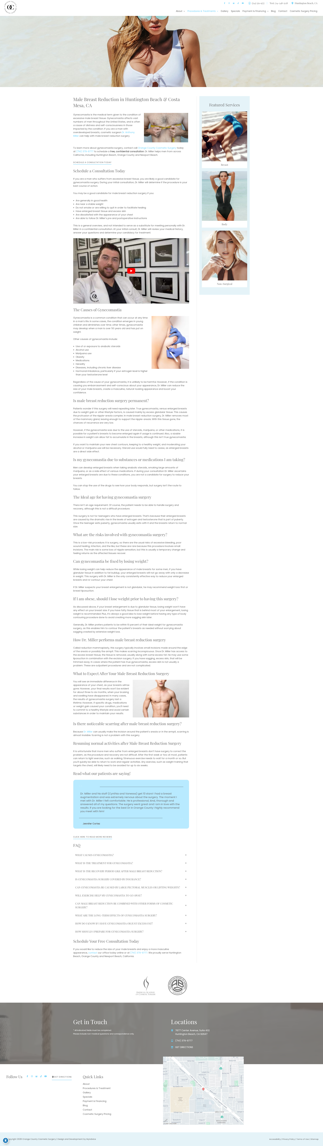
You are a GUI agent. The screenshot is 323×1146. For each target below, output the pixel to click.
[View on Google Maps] (203, 1090)
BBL (224, 191)
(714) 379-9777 (84, 151)
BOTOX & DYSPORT (224, 257)
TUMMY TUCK (224, 186)
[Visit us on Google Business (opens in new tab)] (234, 3)
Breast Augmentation (224, 132)
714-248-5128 (281, 3)
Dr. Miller (88, 731)
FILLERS (224, 262)
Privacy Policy (288, 1139)
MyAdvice (91, 1139)
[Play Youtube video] (131, 271)
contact (92, 952)
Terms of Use (302, 1139)
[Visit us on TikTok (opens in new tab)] (238, 3)
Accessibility (275, 1139)
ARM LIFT (224, 197)
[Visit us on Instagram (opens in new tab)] (229, 3)
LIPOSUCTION (225, 202)
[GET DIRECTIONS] (182, 1047)
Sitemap (315, 1139)
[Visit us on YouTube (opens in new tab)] (243, 3)
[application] (183, 11)
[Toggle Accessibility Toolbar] (6, 1140)
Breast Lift (224, 137)
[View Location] (292, 3)
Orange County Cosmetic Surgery (157, 147)
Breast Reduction (224, 143)
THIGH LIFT (224, 208)
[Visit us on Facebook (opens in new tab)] (225, 3)
